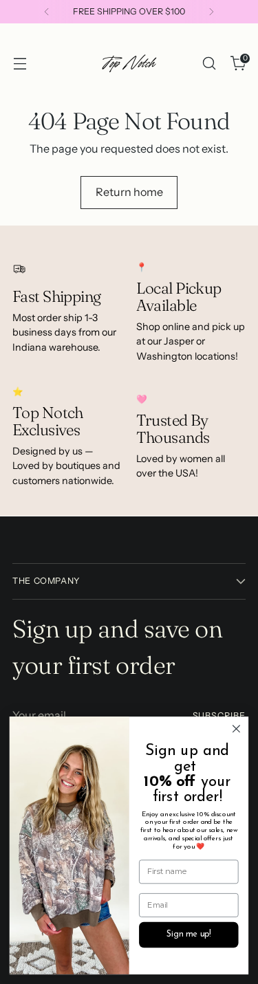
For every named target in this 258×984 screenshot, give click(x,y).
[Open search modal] (209, 64)
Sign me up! (188, 934)
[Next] (211, 11)
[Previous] (47, 11)
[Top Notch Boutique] (129, 63)
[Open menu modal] (20, 64)
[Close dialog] (236, 729)
